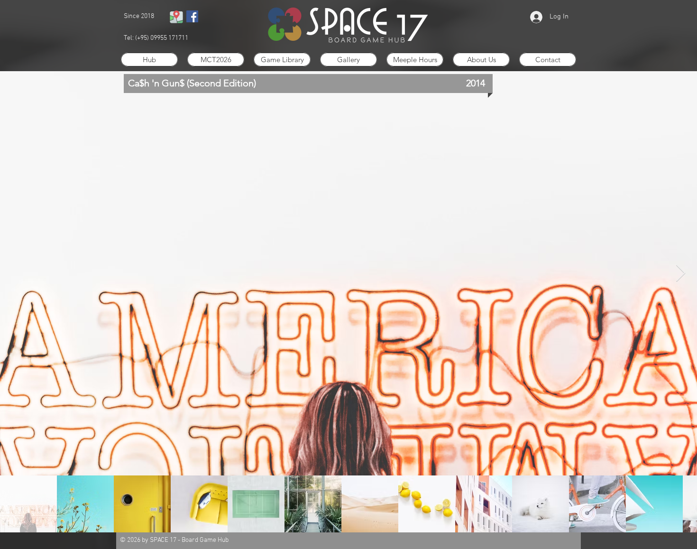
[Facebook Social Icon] (192, 16)
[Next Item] (680, 273)
